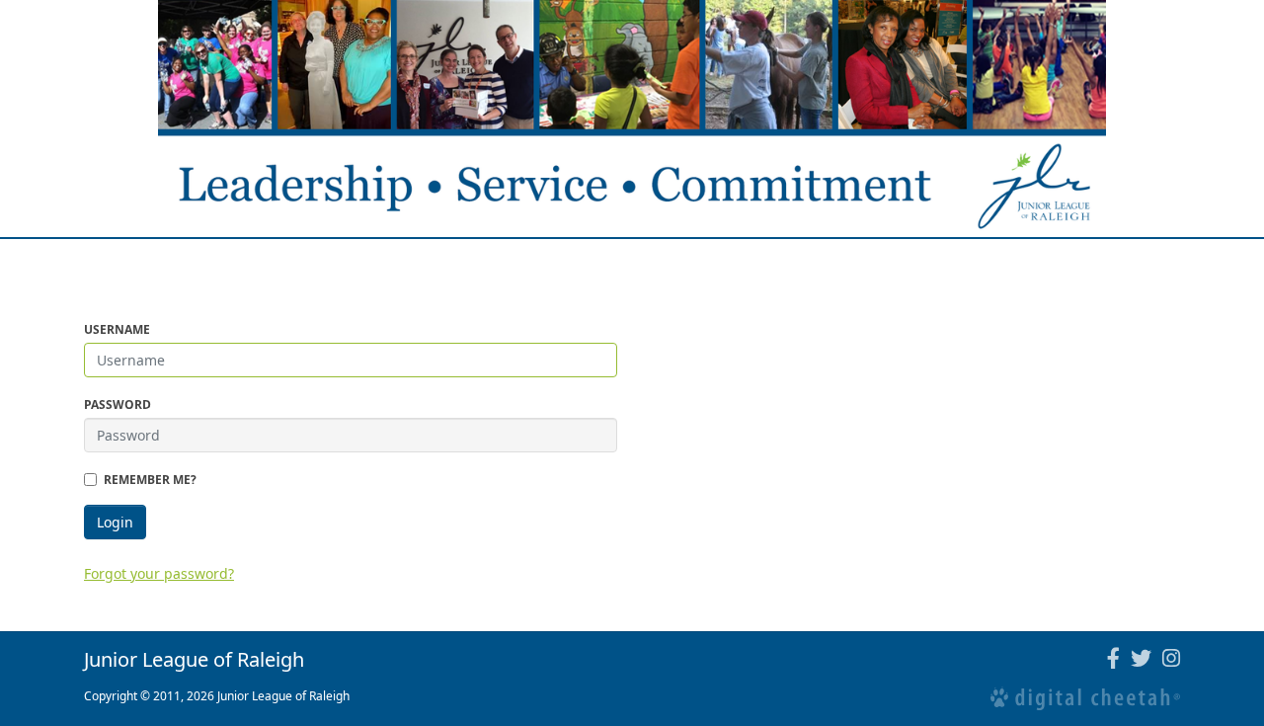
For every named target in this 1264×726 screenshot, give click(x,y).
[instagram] (1171, 658)
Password (117, 404)
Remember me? (150, 479)
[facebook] (1113, 658)
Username (117, 329)
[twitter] (1141, 658)
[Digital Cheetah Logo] (1085, 698)
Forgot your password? (159, 573)
